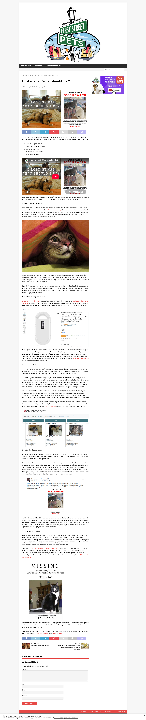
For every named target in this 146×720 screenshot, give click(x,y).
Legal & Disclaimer (95, 712)
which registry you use (80, 358)
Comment (25, 669)
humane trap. (57, 634)
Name (24, 684)
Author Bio (82, 712)
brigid (39, 87)
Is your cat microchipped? (31, 301)
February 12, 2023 (29, 87)
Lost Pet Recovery (54, 66)
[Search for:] (114, 69)
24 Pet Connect (51, 406)
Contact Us (121, 712)
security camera (42, 634)
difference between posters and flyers (45, 548)
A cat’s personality (54, 210)
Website (24, 696)
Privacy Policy (109, 712)
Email (24, 690)
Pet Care (38, 66)
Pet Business (26, 66)
